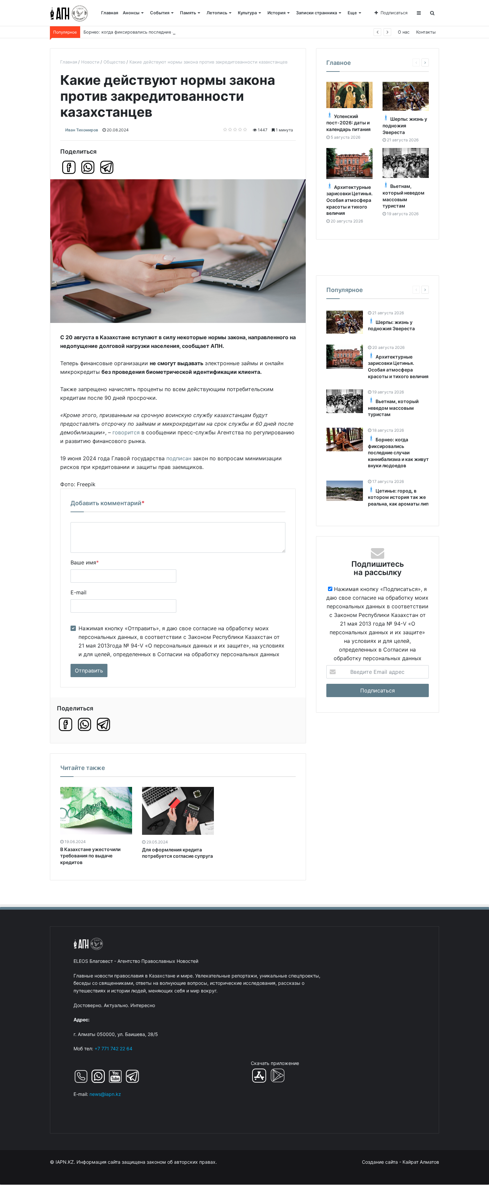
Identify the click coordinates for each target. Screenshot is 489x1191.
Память (188, 12)
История (276, 12)
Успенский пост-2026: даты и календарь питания (348, 122)
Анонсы (131, 12)
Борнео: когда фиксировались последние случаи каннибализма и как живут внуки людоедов (182, 32)
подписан (178, 458)
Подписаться (394, 12)
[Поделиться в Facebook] (69, 167)
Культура (247, 12)
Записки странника (316, 12)
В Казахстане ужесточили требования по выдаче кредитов (90, 855)
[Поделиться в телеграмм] (106, 167)
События (159, 12)
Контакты (426, 32)
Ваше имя (85, 562)
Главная (109, 12)
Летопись (217, 12)
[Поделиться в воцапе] (87, 167)
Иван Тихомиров (81, 129)
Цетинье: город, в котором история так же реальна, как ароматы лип (398, 497)
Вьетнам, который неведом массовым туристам (393, 407)
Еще (352, 12)
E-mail (78, 592)
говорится (126, 432)
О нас (403, 32)
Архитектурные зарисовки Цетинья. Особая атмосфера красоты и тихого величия (349, 200)
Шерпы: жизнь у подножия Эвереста (405, 125)
